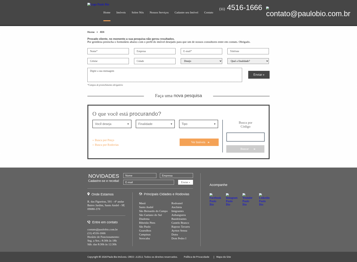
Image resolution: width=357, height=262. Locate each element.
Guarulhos (145, 230)
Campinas (145, 234)
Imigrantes (177, 211)
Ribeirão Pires (147, 222)
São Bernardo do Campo (153, 211)
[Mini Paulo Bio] (101, 1)
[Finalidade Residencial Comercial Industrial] (156, 124)
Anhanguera (178, 214)
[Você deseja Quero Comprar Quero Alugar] (112, 124)
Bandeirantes (178, 218)
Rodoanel (177, 203)
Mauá (142, 203)
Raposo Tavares (180, 226)
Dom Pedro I (178, 238)
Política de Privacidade (196, 256)
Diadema (144, 218)
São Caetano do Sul (150, 214)
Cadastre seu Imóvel (186, 12)
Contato (208, 12)
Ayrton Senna (179, 230)
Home (106, 12)
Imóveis (121, 12)
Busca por (245, 124)
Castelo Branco (180, 222)
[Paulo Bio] (98, 5)
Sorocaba (144, 238)
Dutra (174, 234)
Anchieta (176, 207)
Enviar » (258, 74)
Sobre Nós (138, 12)
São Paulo (145, 226)
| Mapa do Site (222, 256)
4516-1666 (240, 7)
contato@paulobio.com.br (102, 229)
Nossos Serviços (159, 12)
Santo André (146, 207)
